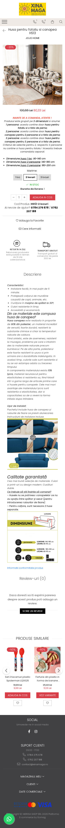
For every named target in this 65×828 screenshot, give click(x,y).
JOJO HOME (33, 38)
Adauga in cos (42, 197)
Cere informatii (31, 229)
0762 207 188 (34, 759)
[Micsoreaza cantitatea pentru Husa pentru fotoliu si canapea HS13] (13, 197)
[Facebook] (29, 731)
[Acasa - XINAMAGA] (32, 9)
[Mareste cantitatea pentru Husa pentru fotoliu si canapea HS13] (24, 197)
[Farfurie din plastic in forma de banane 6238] (47, 660)
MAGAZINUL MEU (31, 776)
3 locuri (44, 177)
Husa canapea (16, 320)
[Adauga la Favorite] (18, 703)
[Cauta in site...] (61, 22)
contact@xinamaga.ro (34, 764)
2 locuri (30, 177)
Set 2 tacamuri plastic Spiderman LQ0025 (17, 678)
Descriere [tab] (32, 274)
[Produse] (5, 23)
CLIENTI (31, 784)
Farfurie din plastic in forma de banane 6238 (47, 678)
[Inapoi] (2, 30)
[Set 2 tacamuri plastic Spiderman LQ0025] (18, 660)
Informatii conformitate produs (25, 568)
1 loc (17, 177)
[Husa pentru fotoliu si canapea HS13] (32, 75)
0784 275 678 (34, 755)
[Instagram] (36, 731)
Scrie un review (33, 611)
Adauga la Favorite (31, 220)
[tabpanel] (32, 75)
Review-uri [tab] (33, 578)
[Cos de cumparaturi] (52, 22)
